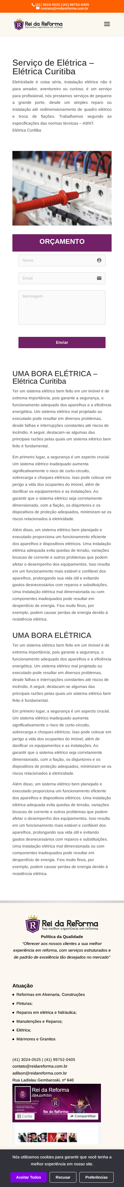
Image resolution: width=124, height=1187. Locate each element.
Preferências (96, 1177)
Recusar (63, 1177)
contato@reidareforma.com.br (39, 1066)
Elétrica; (23, 1030)
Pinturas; (24, 1003)
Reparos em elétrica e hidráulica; (46, 1012)
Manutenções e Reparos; (39, 1021)
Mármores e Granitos (35, 1039)
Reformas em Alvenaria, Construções (50, 994)
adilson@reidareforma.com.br (39, 1073)
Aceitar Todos (28, 1177)
